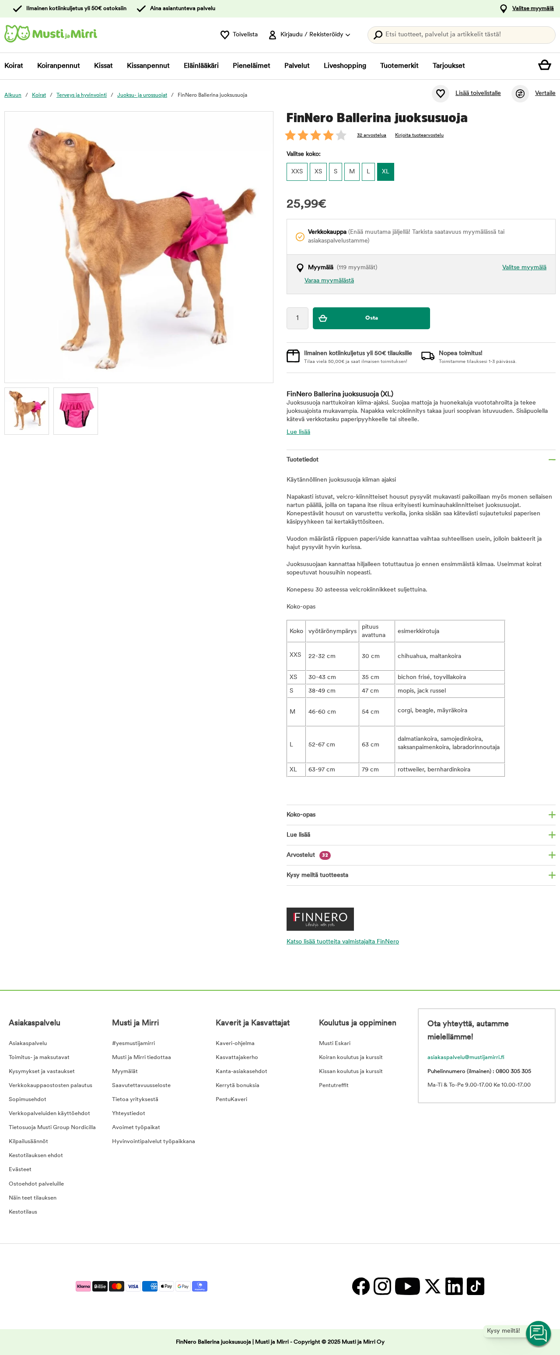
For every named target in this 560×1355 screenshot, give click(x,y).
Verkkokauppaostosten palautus (50, 1085)
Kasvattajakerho (237, 1057)
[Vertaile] (520, 93)
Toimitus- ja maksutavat (39, 1057)
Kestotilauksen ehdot (36, 1155)
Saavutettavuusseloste (141, 1085)
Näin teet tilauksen (32, 1198)
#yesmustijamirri (133, 1043)
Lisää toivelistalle (478, 93)
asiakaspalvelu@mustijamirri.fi (465, 1057)
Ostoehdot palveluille (36, 1184)
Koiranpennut (58, 66)
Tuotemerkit (399, 66)
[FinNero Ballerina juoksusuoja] (27, 410)
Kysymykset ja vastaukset (42, 1071)
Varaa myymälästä (329, 281)
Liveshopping (345, 66)
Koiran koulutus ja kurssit (351, 1057)
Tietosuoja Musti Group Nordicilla (52, 1127)
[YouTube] (407, 1286)
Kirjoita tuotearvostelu (419, 135)
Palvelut (297, 66)
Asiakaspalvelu (28, 1043)
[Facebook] (360, 1286)
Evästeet (20, 1169)
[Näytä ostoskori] (547, 66)
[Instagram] (382, 1286)
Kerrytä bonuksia (237, 1085)
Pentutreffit (334, 1085)
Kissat (103, 66)
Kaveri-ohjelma (235, 1043)
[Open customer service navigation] (539, 1334)
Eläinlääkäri (201, 66)
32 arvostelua (371, 135)
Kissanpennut (148, 66)
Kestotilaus (23, 1212)
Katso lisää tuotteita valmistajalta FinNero (343, 942)
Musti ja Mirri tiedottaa (141, 1057)
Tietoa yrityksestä (135, 1099)
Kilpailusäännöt (28, 1141)
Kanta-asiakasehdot (241, 1071)
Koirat (13, 66)
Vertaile (545, 93)
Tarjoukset (449, 66)
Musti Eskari (334, 1043)
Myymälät (125, 1071)
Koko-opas (301, 815)
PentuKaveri (231, 1099)
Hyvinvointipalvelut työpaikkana (153, 1141)
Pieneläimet (251, 66)
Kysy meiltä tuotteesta (317, 875)
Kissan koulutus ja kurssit (351, 1071)
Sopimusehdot (27, 1099)
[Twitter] (432, 1286)
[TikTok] (474, 1286)
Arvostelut (307, 855)
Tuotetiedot (302, 460)
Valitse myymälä (533, 8)
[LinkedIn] (454, 1286)
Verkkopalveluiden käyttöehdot (49, 1113)
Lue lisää (298, 432)
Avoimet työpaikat (136, 1127)
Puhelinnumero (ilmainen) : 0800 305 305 (479, 1071)
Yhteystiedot (128, 1113)
